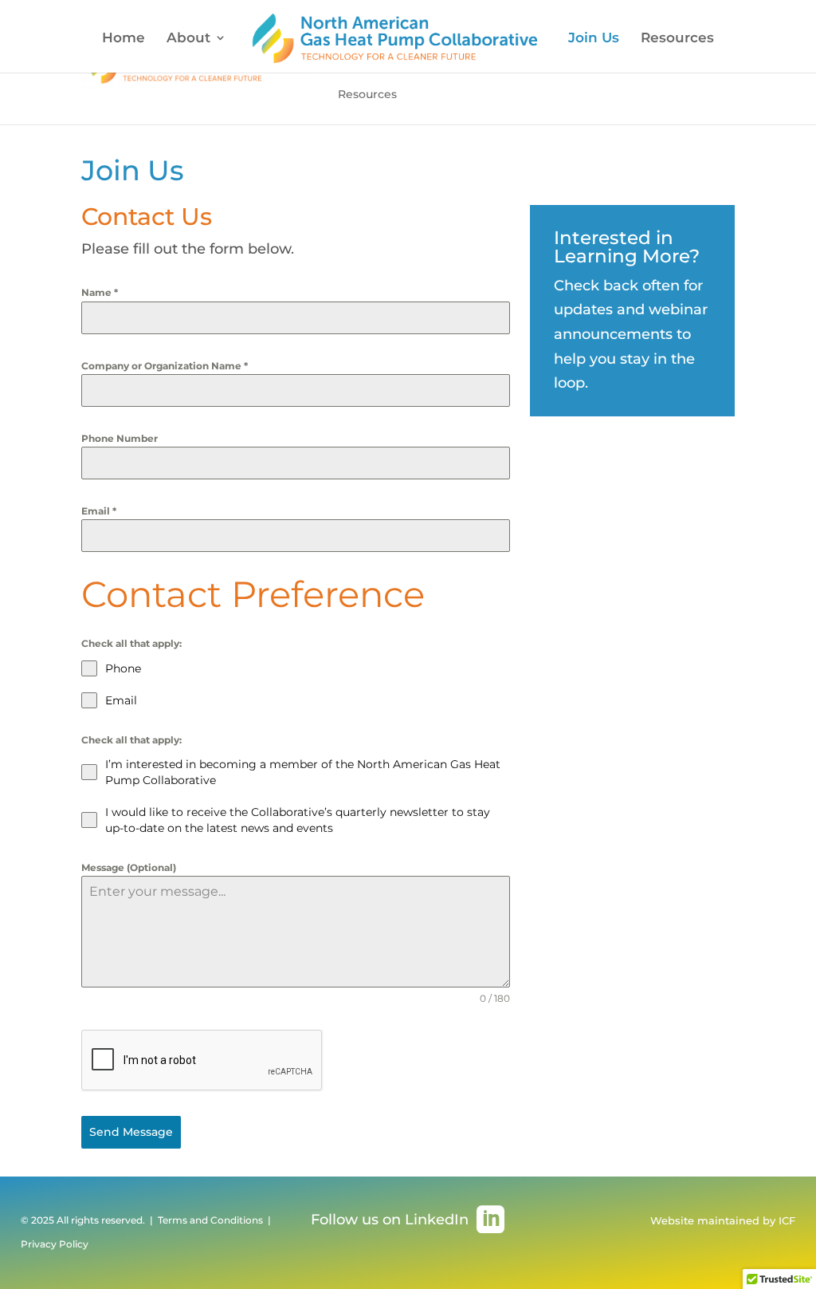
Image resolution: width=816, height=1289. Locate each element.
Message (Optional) (128, 867)
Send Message (131, 1132)
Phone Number (119, 438)
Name (99, 292)
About (188, 38)
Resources (677, 38)
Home (123, 38)
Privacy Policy (54, 1244)
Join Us (593, 38)
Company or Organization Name (164, 366)
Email (98, 511)
